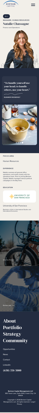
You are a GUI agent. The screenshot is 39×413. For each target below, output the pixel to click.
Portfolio (12, 327)
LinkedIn (6, 365)
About (9, 321)
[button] (6, 125)
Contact (6, 359)
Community (15, 340)
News (5, 354)
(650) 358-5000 (12, 370)
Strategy (12, 334)
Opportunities (9, 349)
